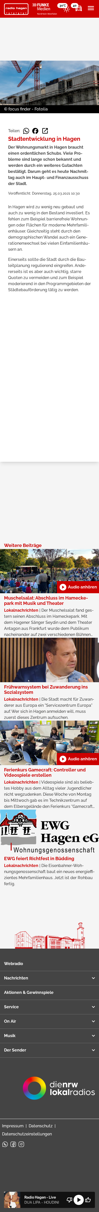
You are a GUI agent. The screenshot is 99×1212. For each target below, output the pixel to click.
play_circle (79, 1200)
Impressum (13, 1126)
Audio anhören (78, 587)
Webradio (13, 963)
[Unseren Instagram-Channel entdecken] (21, 1144)
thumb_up (88, 1200)
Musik (9, 1035)
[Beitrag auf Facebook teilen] (35, 131)
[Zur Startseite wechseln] (16, 9)
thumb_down (70, 1200)
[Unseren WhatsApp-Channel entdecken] (5, 1144)
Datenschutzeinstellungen (27, 1134)
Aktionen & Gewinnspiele (29, 992)
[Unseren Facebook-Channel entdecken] (13, 1144)
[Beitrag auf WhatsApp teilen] (26, 131)
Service (11, 1006)
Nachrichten (16, 978)
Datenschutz (41, 1126)
